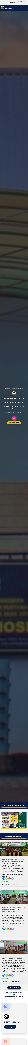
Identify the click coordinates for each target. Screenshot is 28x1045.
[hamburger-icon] (24, 8)
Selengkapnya (10, 1027)
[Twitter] (12, 878)
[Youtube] (13, 4)
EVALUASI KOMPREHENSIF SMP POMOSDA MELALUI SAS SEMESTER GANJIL (13, 909)
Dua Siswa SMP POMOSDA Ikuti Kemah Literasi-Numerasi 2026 (13, 860)
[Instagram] (9, 878)
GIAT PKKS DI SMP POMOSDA (12, 958)
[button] (3, 820)
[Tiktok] (16, 4)
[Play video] (14, 418)
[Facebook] (11, 4)
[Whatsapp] (6, 878)
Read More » (5, 881)
